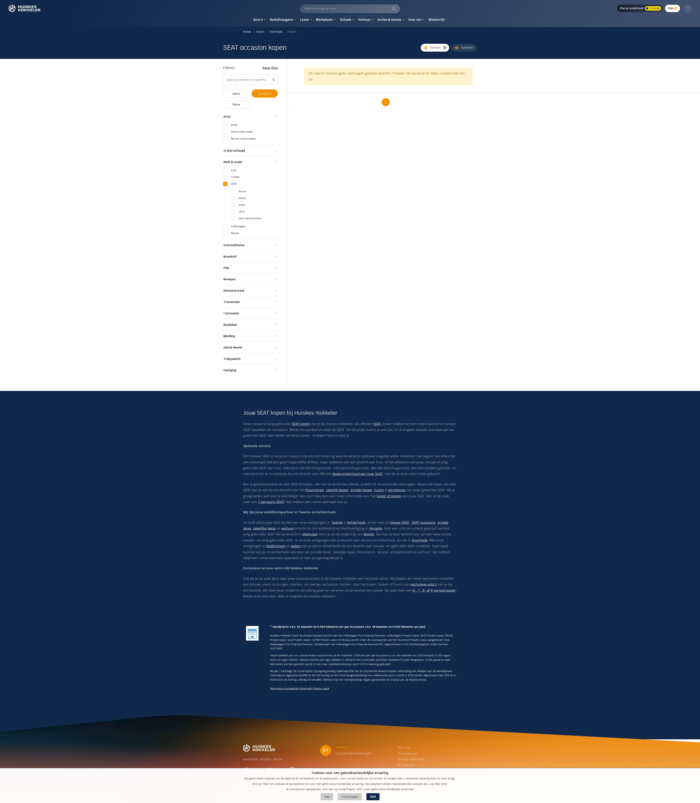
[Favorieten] (687, 8)
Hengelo (375, 528)
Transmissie (231, 302)
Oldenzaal (310, 534)
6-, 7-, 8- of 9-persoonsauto (434, 590)
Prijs (226, 268)
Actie (227, 116)
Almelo (368, 534)
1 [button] (385, 102)
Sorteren (467, 47)
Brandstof (230, 256)
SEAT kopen (301, 424)
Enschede (419, 540)
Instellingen (349, 797)
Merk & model (232, 162)
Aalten (296, 546)
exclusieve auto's (424, 584)
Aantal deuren (232, 347)
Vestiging (229, 370)
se (249, 528)
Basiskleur (230, 325)
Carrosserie (231, 313)
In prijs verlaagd (234, 150)
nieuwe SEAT (399, 522)
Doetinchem (275, 546)
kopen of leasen (389, 496)
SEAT (377, 424)
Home (247, 32)
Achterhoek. (356, 522)
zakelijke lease (264, 528)
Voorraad (276, 32)
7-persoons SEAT (271, 502)
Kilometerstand (233, 290)
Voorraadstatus (233, 245)
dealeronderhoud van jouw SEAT (357, 474)
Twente (337, 522)
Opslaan (435, 47)
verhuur (287, 528)
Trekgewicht (232, 359)
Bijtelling (229, 336)
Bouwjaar (229, 279)
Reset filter (270, 68)
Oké (373, 797)
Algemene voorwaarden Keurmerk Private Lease (299, 688)
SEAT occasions (423, 522)
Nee (327, 797)
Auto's (260, 32)
